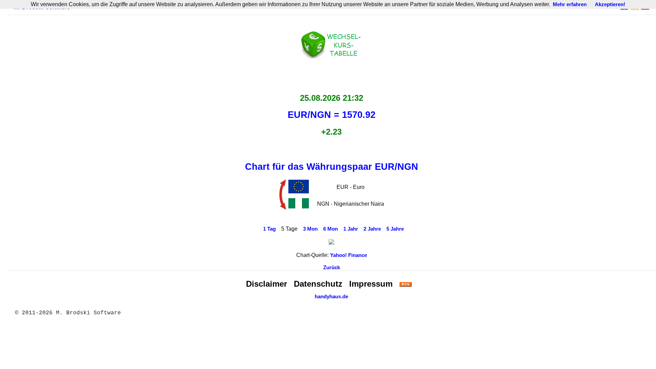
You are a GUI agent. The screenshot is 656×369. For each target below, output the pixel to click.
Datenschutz (318, 283)
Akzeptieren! (610, 4)
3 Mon (310, 229)
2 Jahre (372, 229)
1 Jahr (350, 229)
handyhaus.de (331, 296)
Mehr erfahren (570, 4)
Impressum (371, 283)
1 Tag (269, 229)
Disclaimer (266, 283)
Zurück (331, 267)
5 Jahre (395, 229)
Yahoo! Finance (348, 255)
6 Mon (330, 229)
